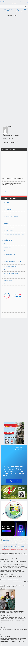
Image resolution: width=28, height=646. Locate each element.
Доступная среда (8, 269)
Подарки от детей (7, 126)
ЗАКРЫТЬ (3, 588)
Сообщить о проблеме (14, 481)
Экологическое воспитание (10, 257)
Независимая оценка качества (11, 283)
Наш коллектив (7, 206)
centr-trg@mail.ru (6, 191)
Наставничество (7, 213)
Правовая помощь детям (9, 276)
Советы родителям (8, 230)
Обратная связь (7, 220)
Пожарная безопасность (9, 254)
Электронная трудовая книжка (11, 273)
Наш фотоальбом (8, 209)
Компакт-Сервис (20, 548)
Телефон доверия (8, 280)
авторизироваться (13, 141)
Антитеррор (7, 223)
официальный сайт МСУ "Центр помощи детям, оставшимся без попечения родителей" (14, 546)
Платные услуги (7, 247)
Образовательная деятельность (11, 216)
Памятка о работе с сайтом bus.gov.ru (14, 500)
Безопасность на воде (9, 250)
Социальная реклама (9, 243)
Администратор (10, 12)
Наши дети (6, 202)
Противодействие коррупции (10, 266)
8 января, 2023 (19, 12)
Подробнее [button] (4, 187)
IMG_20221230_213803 (15, 9)
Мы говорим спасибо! (9, 227)
